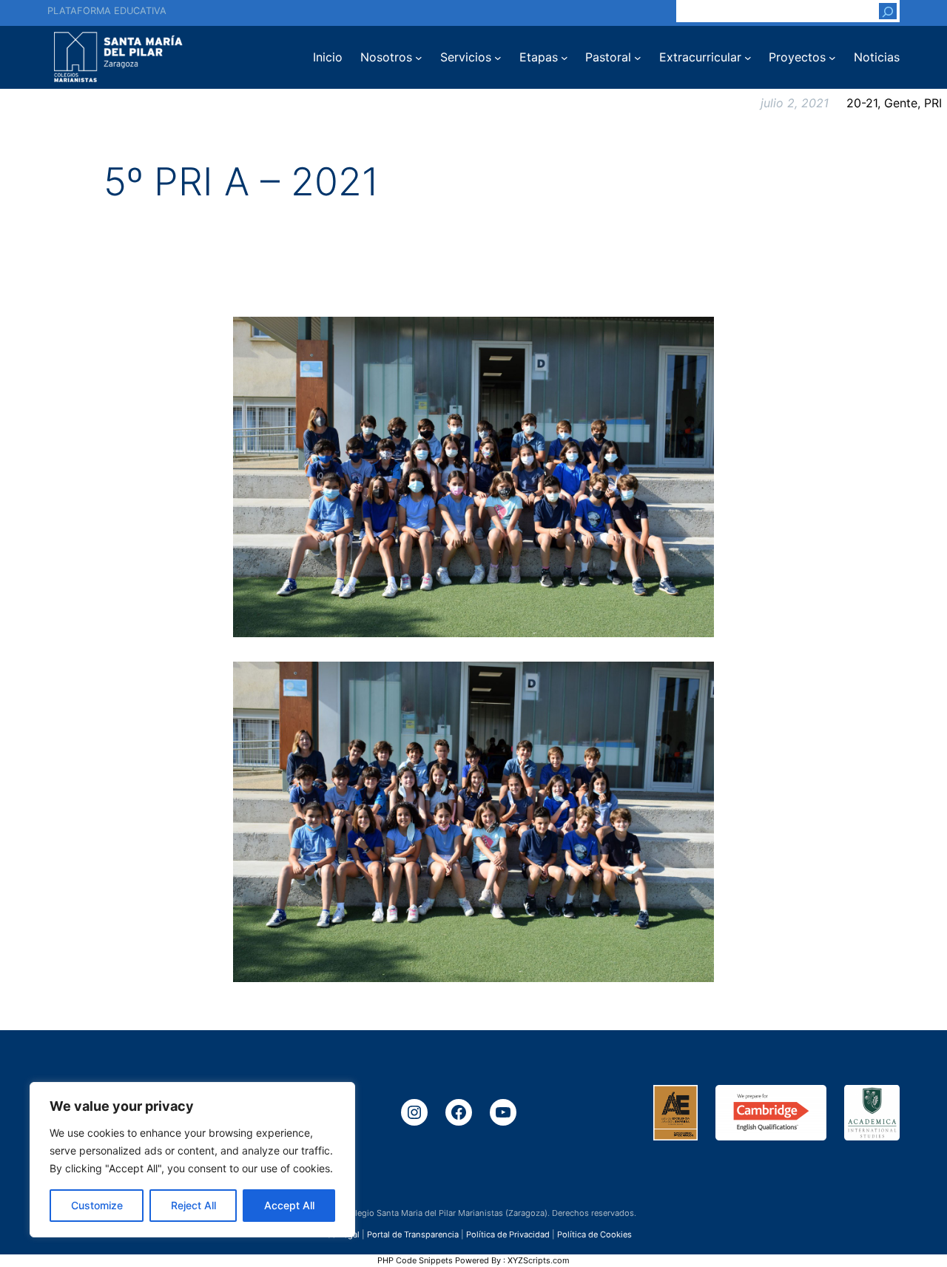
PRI (933, 102)
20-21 (861, 102)
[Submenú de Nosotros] (418, 57)
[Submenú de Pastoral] (637, 57)
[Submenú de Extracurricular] (748, 57)
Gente (900, 102)
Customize (97, 1205)
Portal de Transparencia (413, 1234)
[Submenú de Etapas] (564, 57)
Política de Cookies (594, 1234)
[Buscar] (888, 11)
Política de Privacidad (508, 1234)
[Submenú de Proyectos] (832, 57)
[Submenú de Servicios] (498, 57)
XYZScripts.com (539, 1260)
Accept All (289, 1205)
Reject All (193, 1205)
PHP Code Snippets (415, 1260)
